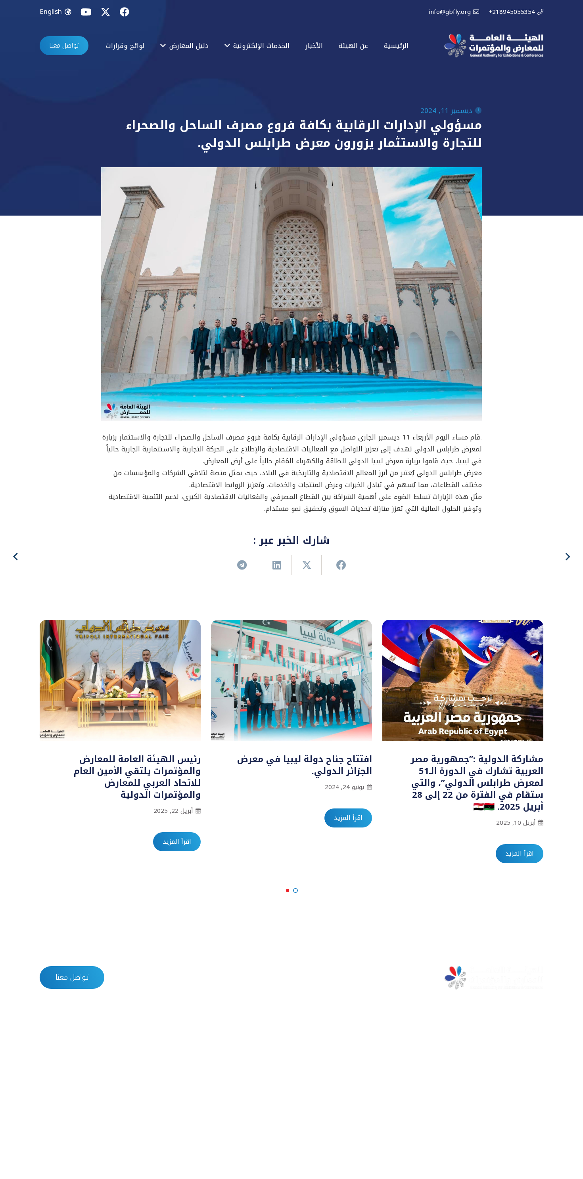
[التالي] (16, 557)
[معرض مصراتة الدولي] (361, 1068)
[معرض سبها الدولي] (361, 1101)
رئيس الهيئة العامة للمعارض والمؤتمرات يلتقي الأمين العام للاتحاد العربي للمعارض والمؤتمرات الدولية (137, 777)
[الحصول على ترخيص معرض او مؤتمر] (535, 1085)
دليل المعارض (277, 977)
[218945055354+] (186, 1085)
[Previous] (567, 557)
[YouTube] (86, 12)
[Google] (79, 1139)
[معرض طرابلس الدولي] (361, 1051)
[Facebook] (124, 12)
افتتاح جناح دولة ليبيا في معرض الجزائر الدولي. (304, 765)
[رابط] (493, 45)
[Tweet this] (306, 565)
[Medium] (52, 1139)
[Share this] (336, 565)
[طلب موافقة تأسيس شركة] (535, 1051)
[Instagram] (105, 1139)
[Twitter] (105, 12)
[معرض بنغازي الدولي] (361, 1085)
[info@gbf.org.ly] (186, 1068)
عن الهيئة (367, 977)
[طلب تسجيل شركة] (535, 1068)
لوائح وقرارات (220, 977)
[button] (295, 890)
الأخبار (325, 977)
